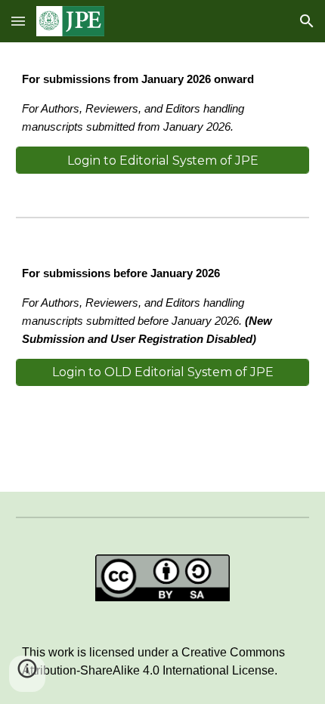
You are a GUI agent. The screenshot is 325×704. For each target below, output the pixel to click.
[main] (163, 103)
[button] (18, 21)
